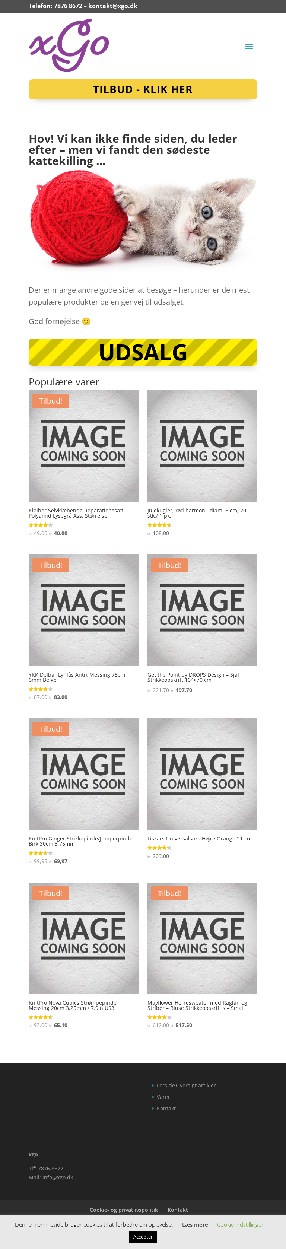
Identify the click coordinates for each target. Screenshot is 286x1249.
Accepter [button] (143, 1236)
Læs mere (195, 1224)
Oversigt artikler (196, 1085)
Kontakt (166, 1108)
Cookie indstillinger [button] (240, 1224)
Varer (163, 1096)
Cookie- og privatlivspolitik (124, 1209)
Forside (166, 1085)
